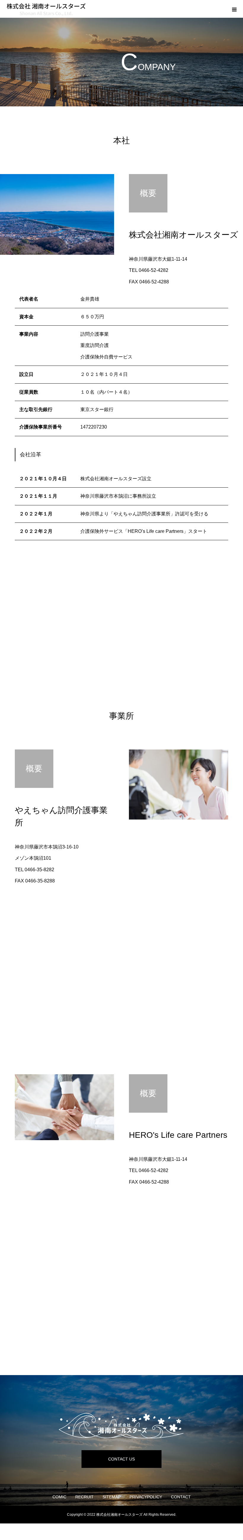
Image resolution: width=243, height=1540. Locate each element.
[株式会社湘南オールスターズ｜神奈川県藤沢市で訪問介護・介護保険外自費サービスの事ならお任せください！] (121, 1425)
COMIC (59, 1496)
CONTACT (181, 1496)
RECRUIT (84, 1496)
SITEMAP (112, 1496)
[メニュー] (234, 9)
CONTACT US (121, 1459)
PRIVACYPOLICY (146, 1496)
